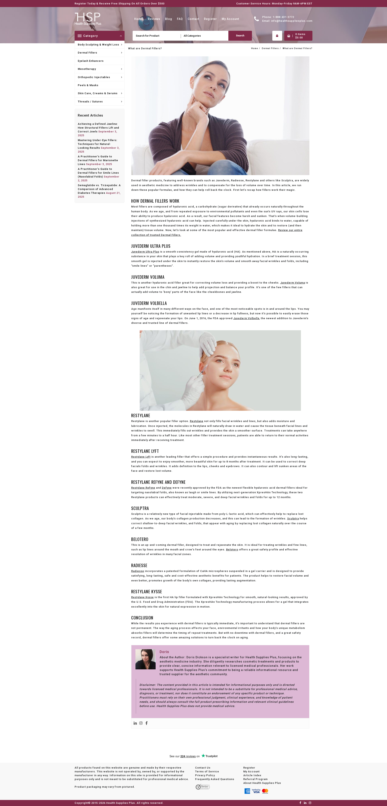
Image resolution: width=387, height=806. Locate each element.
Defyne (167, 487)
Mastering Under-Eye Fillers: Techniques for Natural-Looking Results (97, 144)
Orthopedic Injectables (94, 77)
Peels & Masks (88, 85)
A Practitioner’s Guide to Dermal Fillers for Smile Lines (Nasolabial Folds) (98, 172)
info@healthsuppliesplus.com (291, 20)
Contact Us (202, 767)
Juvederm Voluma (292, 282)
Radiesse (137, 571)
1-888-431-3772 (283, 17)
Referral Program (255, 779)
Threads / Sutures (90, 101)
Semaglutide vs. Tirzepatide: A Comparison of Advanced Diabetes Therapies (99, 189)
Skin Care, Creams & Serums (98, 93)
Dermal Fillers (87, 52)
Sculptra (293, 518)
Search (240, 35)
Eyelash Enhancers (91, 60)
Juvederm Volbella (246, 318)
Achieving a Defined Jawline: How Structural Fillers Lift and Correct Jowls (98, 127)
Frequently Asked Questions (214, 779)
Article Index (252, 775)
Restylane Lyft (141, 456)
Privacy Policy (205, 775)
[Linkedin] (135, 723)
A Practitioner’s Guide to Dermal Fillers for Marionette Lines (98, 160)
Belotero (232, 549)
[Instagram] (141, 723)
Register (249, 767)
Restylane (196, 421)
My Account (251, 771)
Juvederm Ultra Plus (145, 251)
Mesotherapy (87, 68)
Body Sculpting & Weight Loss (98, 44)
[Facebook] (146, 723)
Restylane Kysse (142, 597)
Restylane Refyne (143, 487)
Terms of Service (207, 771)
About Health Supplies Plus (262, 782)
